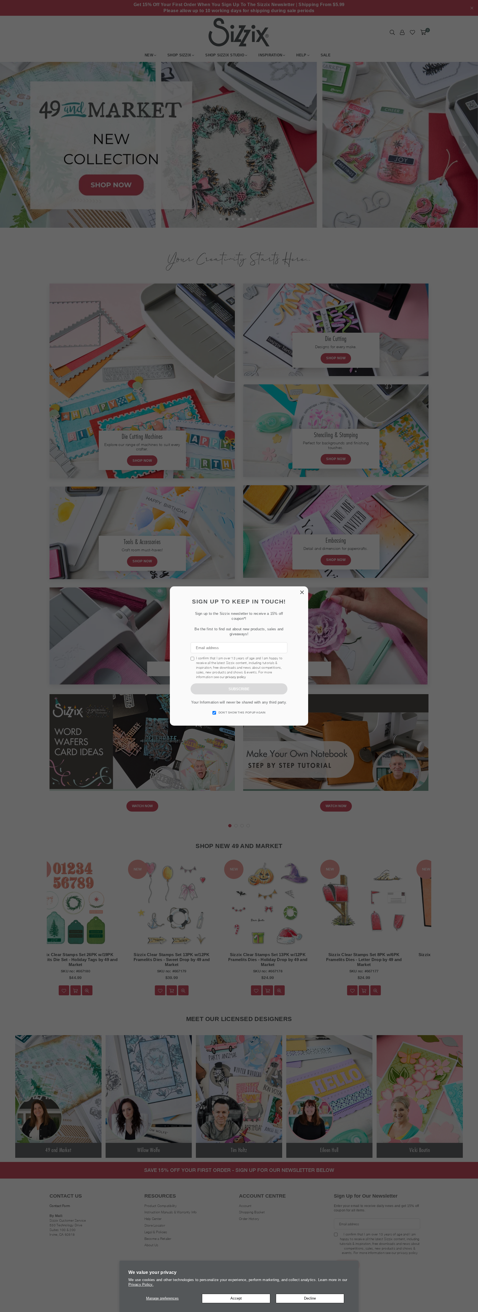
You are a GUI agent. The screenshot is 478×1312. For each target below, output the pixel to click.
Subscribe (239, 689)
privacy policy (235, 677)
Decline (310, 1298)
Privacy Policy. (141, 1284)
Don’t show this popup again (242, 712)
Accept (236, 1298)
